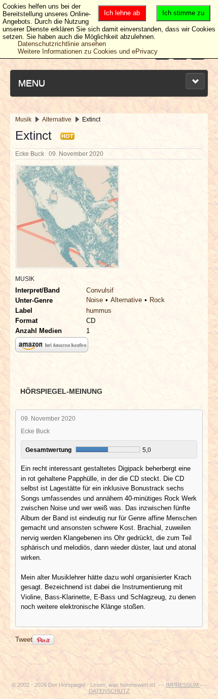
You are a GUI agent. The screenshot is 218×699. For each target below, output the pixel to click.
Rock (157, 300)
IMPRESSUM (183, 685)
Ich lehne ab (122, 13)
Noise (94, 300)
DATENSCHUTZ (109, 691)
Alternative (126, 300)
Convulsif (100, 290)
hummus (99, 310)
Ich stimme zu (183, 13)
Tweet (23, 639)
